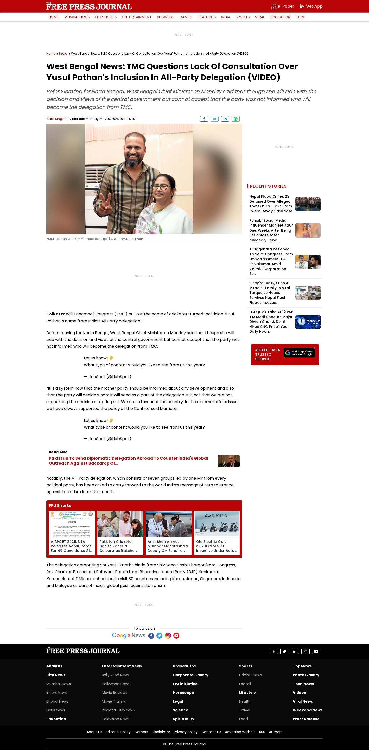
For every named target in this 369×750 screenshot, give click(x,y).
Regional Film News (118, 710)
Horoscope (183, 692)
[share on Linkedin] (225, 119)
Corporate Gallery (190, 675)
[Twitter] (159, 636)
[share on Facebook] (204, 119)
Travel (244, 710)
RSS (262, 731)
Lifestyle (247, 692)
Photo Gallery (306, 675)
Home (53, 17)
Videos (299, 692)
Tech (300, 17)
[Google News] (128, 636)
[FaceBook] (151, 636)
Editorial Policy (118, 731)
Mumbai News (77, 17)
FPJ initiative (185, 683)
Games (185, 17)
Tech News (303, 683)
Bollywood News (115, 675)
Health (245, 701)
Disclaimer (161, 731)
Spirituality (183, 718)
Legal (178, 701)
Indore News (57, 692)
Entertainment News (122, 666)
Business (165, 17)
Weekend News (308, 710)
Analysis (54, 666)
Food (243, 718)
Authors (275, 731)
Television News (115, 718)
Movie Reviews (114, 692)
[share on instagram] (305, 651)
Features (206, 17)
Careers (141, 731)
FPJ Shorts (106, 17)
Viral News (303, 701)
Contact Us (211, 731)
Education (280, 17)
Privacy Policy (186, 731)
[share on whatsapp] (236, 119)
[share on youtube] (316, 651)
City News (55, 675)
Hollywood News (116, 683)
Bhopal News (57, 701)
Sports (242, 17)
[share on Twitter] (215, 119)
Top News (302, 666)
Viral (260, 17)
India (225, 17)
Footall (245, 683)
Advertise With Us (240, 731)
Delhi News (55, 710)
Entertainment (137, 17)
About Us (94, 731)
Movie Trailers (114, 701)
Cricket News (250, 675)
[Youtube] (176, 636)
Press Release (306, 718)
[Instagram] (168, 636)
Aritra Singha (56, 119)
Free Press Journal (89, 6)
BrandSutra (184, 666)
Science (180, 710)
